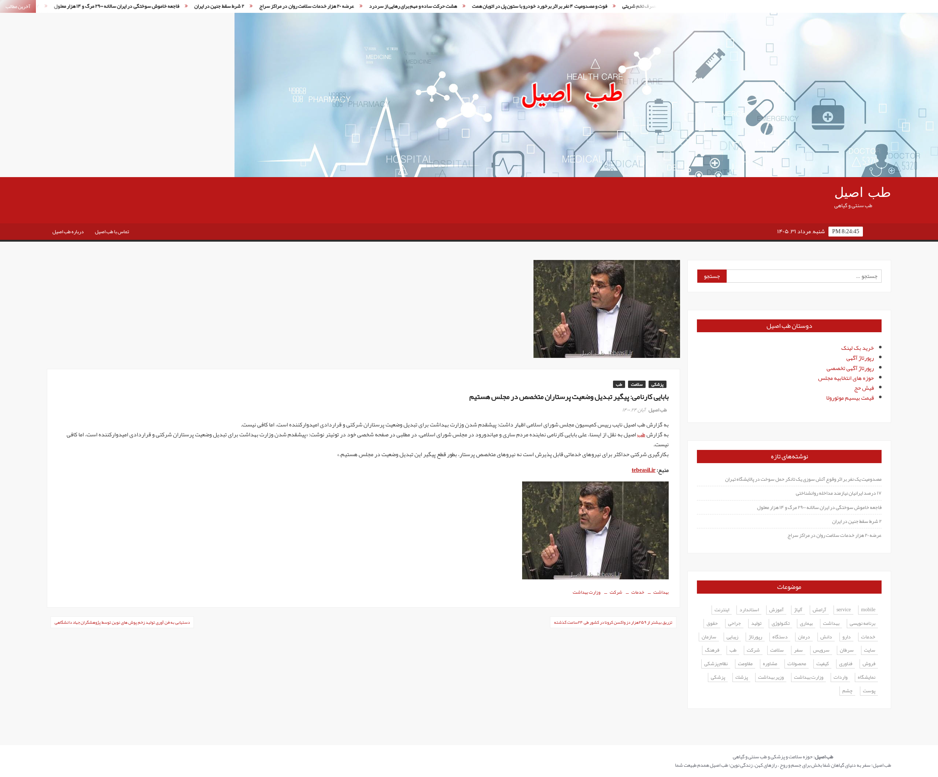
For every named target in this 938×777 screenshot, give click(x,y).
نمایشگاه (866, 677)
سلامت (637, 384)
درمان (804, 637)
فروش (869, 663)
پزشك (741, 677)
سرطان (847, 650)
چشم (847, 691)
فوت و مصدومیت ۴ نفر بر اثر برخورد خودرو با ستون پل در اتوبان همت (494, 6)
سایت (869, 650)
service (844, 610)
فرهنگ (712, 650)
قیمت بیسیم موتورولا (850, 398)
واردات (840, 677)
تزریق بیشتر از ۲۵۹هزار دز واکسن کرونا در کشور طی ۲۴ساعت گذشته (613, 622)
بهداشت (661, 592)
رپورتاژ (755, 637)
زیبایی (732, 637)
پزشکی (657, 384)
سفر (798, 650)
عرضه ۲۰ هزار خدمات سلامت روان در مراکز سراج (261, 6)
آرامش (819, 610)
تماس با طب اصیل (112, 231)
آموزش (776, 610)
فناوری (845, 663)
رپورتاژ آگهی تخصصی (850, 368)
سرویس (821, 650)
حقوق (712, 623)
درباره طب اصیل (68, 231)
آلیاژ (798, 610)
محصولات (796, 663)
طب (619, 384)
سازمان (709, 637)
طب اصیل (862, 192)
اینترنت (721, 610)
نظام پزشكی (716, 663)
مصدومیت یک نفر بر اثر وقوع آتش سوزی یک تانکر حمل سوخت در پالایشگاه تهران (803, 479)
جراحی (734, 623)
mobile (868, 610)
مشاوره (770, 663)
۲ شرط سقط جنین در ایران (174, 6)
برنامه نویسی (862, 623)
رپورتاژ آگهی (860, 358)
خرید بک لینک (857, 348)
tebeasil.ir (644, 470)
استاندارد (749, 610)
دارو (846, 637)
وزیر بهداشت (771, 677)
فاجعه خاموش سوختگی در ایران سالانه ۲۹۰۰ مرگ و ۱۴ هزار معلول (71, 6)
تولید (756, 623)
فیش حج (864, 388)
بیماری (806, 623)
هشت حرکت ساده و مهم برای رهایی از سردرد (367, 6)
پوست (869, 691)
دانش (826, 637)
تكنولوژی (781, 623)
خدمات (637, 592)
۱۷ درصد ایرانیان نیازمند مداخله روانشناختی (839, 493)
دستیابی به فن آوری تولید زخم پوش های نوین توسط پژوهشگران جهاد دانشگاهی (122, 622)
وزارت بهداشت (587, 592)
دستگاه (780, 637)
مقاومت (745, 663)
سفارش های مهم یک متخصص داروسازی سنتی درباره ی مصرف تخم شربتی (648, 6)
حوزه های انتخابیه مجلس (846, 378)
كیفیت (822, 663)
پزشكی (718, 677)
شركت (616, 592)
